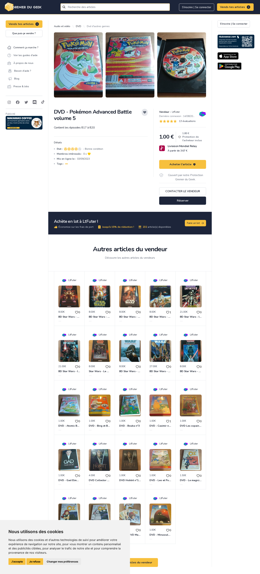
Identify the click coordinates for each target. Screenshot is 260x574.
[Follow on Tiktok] (42, 102)
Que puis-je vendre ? (24, 33)
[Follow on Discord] (34, 102)
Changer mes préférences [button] (62, 561)
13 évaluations (187, 121)
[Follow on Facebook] (18, 102)
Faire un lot (193, 223)
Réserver (183, 201)
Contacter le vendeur (182, 191)
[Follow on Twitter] (26, 102)
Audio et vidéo (62, 26)
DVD (78, 26)
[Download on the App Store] (228, 55)
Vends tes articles (232, 7)
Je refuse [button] (34, 561)
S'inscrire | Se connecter (196, 7)
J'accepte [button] (17, 561)
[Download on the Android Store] (229, 66)
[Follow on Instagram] (9, 102)
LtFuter (175, 112)
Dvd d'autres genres (98, 26)
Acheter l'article (180, 164)
